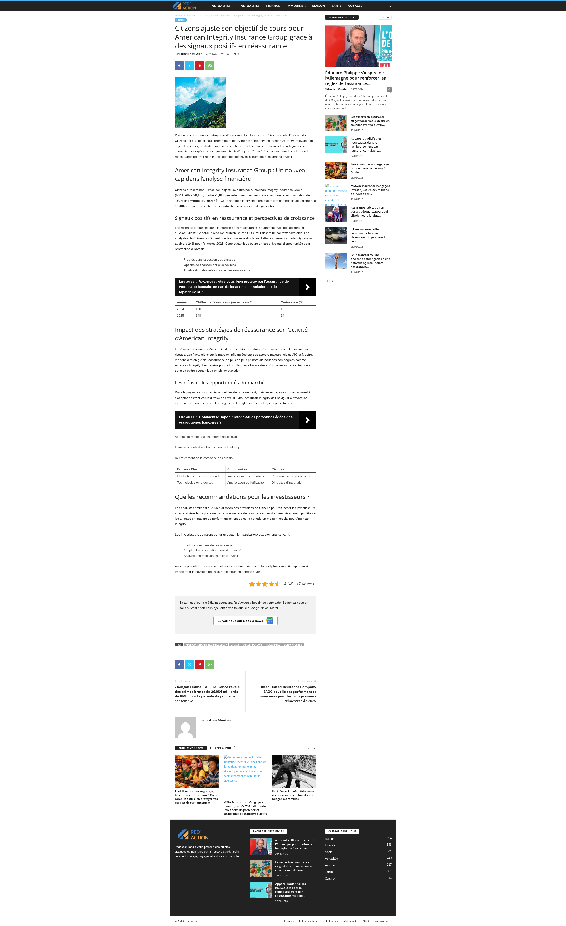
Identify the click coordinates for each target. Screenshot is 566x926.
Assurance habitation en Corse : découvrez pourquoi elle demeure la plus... (369, 211)
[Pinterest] (199, 65)
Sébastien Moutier (190, 53)
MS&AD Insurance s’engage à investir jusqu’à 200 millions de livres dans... (370, 190)
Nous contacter (383, 921)
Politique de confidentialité (341, 921)
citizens (235, 644)
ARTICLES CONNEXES (190, 748)
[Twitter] (189, 65)
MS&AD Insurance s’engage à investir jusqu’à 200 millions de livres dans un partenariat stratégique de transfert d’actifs (245, 808)
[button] (389, 6)
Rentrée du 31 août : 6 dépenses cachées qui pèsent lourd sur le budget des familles (293, 795)
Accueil (178, 15)
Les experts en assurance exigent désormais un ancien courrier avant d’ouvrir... (370, 121)
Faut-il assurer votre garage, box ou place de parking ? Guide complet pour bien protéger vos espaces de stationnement (196, 797)
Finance (273, 6)
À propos (289, 921)
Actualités (221, 6)
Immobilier (296, 6)
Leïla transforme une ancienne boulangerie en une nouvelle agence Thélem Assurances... (370, 261)
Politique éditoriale (310, 921)
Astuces (330, 865)
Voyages (355, 6)
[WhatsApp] (209, 65)
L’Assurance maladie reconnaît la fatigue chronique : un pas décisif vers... (368, 235)
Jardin (329, 872)
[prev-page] (309, 748)
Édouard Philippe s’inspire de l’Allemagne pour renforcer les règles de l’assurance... (355, 78)
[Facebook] (179, 65)
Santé (337, 6)
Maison (318, 6)
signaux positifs (293, 644)
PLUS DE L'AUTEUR (220, 748)
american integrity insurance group (206, 644)
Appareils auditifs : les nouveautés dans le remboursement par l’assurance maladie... (366, 144)
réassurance (273, 644)
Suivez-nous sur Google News (241, 620)
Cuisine (330, 878)
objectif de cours (252, 644)
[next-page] (314, 748)
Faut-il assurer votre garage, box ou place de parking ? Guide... (370, 168)
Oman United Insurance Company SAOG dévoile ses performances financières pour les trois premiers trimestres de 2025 (287, 694)
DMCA (365, 921)
